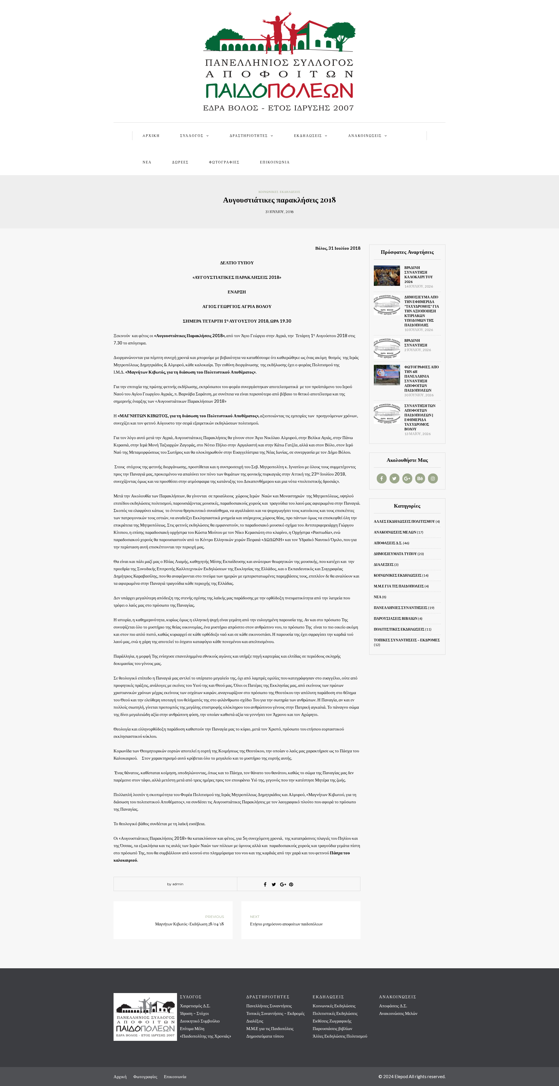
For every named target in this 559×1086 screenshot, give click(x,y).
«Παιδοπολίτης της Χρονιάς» (205, 1036)
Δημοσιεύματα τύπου (395, 554)
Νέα (377, 597)
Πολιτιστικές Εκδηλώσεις (399, 629)
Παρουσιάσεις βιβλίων (396, 618)
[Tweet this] (273, 884)
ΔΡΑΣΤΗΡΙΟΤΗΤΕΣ (249, 135)
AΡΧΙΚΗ (151, 135)
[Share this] (265, 884)
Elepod (401, 1076)
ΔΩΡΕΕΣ (180, 162)
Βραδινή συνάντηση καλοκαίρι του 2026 (418, 274)
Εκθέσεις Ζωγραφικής (332, 1020)
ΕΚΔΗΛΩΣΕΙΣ (308, 135)
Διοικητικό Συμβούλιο (200, 1020)
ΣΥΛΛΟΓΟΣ (192, 135)
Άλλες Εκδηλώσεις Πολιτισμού (404, 521)
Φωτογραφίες (145, 1076)
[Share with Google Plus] (282, 884)
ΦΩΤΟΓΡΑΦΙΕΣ (224, 162)
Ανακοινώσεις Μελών (395, 532)
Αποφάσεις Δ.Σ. (388, 543)
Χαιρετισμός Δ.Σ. (195, 1005)
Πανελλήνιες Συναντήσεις (400, 608)
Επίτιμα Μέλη (192, 1028)
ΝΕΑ (147, 162)
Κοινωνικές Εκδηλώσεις (279, 192)
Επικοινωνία (275, 162)
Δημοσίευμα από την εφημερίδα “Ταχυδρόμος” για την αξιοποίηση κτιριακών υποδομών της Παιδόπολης (421, 311)
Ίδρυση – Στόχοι (194, 1013)
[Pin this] (291, 884)
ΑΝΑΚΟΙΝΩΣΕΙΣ (365, 135)
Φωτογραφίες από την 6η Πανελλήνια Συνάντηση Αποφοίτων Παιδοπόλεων (421, 378)
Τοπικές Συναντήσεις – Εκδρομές (407, 640)
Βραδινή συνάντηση (415, 342)
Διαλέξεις (384, 564)
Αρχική (120, 1076)
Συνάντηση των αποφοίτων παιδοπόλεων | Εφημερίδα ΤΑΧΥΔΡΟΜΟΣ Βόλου (420, 417)
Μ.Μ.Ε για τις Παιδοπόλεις (399, 586)
